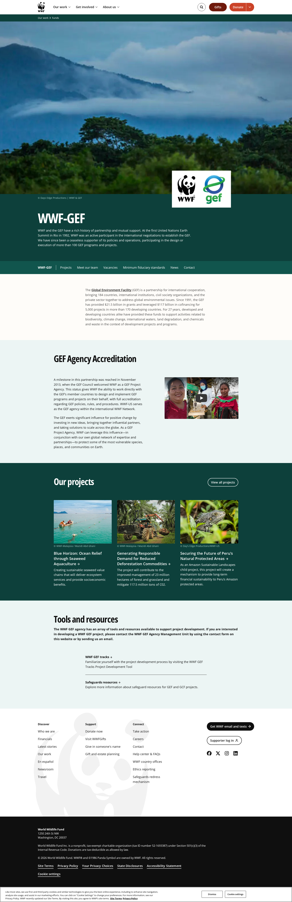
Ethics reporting (144, 769)
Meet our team (87, 267)
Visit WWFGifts (95, 739)
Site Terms (46, 866)
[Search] (202, 7)
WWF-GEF (45, 267)
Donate (238, 7)
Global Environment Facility (111, 290)
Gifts (217, 7)
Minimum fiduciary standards (144, 267)
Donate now (94, 731)
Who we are (46, 731)
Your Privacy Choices (97, 866)
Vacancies (110, 267)
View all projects (223, 482)
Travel (42, 777)
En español (46, 762)
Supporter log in (222, 740)
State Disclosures (130, 866)
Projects (66, 267)
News (174, 267)
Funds (55, 18)
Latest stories (47, 747)
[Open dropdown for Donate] (250, 7)
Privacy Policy (68, 866)
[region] (146, 894)
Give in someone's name (102, 747)
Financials (45, 739)
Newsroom (46, 769)
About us (109, 7)
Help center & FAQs (146, 754)
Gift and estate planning (102, 754)
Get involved (85, 7)
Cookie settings (49, 873)
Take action (141, 731)
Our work (60, 7)
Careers (138, 739)
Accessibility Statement (164, 866)
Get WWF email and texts (228, 726)
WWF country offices (147, 762)
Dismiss (212, 894)
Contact (189, 267)
